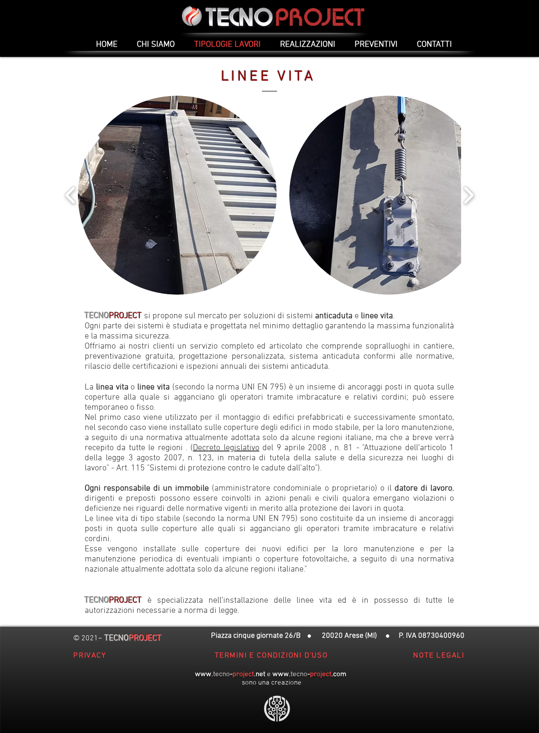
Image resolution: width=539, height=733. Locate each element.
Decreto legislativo (226, 448)
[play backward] (70, 195)
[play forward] (468, 195)
